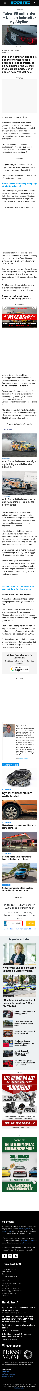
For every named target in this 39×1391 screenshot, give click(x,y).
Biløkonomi (6, 1330)
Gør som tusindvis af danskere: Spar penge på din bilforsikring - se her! (18, 587)
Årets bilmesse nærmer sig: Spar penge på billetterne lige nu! (19, 185)
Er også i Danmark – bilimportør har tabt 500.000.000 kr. (22, 1053)
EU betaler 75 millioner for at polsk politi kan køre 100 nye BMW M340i (19, 1003)
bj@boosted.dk (23, 758)
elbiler (21, 1229)
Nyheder (19, 10)
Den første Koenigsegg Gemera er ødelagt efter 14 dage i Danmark (24, 1063)
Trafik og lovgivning (8, 963)
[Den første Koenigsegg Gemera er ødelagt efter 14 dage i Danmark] (8, 1063)
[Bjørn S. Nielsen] (9, 741)
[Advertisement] (19, 228)
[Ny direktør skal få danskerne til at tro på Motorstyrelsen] (19, 954)
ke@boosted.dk (19, 1388)
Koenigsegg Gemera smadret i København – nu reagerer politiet (24, 1043)
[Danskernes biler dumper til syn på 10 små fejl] (8, 1033)
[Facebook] (4, 1256)
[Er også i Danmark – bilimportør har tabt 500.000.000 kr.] (8, 1053)
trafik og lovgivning (28, 1240)
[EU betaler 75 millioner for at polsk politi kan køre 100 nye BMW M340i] (19, 986)
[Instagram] (10, 1256)
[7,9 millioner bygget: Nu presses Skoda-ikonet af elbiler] (8, 1024)
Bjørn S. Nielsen (15, 50)
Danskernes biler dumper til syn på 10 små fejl (24, 1032)
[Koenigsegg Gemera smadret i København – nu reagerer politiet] (8, 1043)
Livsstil (4, 1339)
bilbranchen (6, 1231)
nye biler (27, 1229)
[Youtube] (15, 1256)
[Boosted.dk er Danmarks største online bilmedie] (19, 3)
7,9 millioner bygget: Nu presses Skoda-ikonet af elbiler (23, 1023)
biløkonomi (26, 1243)
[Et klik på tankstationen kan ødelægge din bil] (8, 1014)
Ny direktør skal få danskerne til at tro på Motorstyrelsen (19, 969)
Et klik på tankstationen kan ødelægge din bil (24, 1012)
